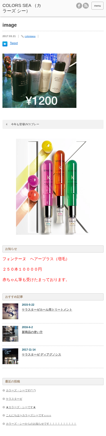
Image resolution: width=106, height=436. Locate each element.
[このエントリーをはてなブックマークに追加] (4, 45)
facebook (79, 6)
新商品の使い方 (32, 332)
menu (97, 5)
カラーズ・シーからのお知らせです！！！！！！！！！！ (41, 423)
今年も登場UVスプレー (25, 124)
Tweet (14, 43)
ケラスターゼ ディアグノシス (41, 354)
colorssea (30, 36)
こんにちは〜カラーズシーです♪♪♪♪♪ (28, 415)
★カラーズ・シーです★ (21, 407)
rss (86, 6)
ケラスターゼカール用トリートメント (47, 309)
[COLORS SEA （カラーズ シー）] (23, 8)
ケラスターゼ (14, 398)
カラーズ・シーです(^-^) (21, 390)
